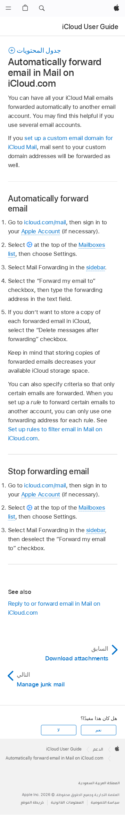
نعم (98, 730)
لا (58, 730)
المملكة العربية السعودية (99, 783)
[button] (41, 8)
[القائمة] (8, 8)
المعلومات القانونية (67, 802)
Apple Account (40, 231)
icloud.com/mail (45, 222)
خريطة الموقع (32, 802)
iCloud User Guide (90, 27)
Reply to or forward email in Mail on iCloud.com (54, 608)
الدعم (98, 749)
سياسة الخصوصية (105, 802)
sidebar (95, 267)
